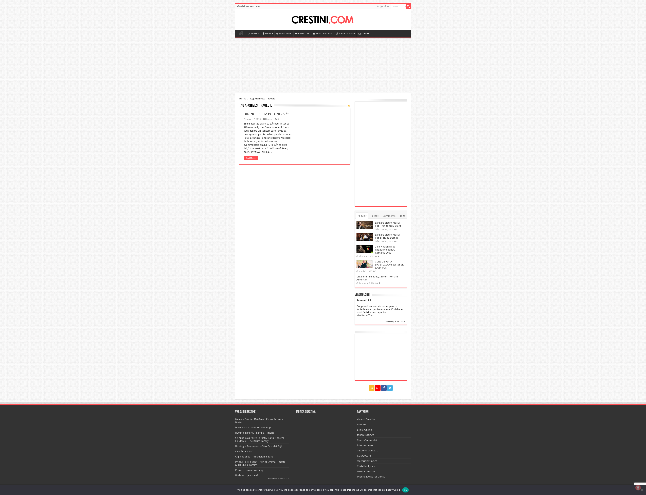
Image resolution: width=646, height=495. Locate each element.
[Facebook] (385, 7)
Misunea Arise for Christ (371, 476)
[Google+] (381, 7)
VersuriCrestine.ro (282, 479)
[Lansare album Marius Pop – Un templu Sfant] (364, 225)
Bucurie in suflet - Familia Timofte (254, 432)
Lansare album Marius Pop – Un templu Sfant (388, 224)
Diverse (269, 119)
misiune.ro (363, 424)
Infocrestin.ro (365, 445)
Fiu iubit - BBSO (244, 451)
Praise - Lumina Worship (249, 470)
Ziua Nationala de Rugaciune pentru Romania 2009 (385, 249)
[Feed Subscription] (349, 105)
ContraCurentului (367, 440)
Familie (254, 33)
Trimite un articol (347, 33)
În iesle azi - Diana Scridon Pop (253, 427)
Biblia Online (400, 322)
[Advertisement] (323, 66)
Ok (405, 490)
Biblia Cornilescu (324, 33)
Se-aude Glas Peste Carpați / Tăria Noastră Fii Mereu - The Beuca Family (259, 439)
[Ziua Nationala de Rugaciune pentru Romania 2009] (364, 249)
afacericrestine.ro (367, 461)
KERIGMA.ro (364, 455)
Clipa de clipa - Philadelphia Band (254, 456)
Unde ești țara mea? (246, 475)
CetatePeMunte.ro (367, 450)
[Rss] (377, 7)
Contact (365, 33)
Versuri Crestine (366, 419)
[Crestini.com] (323, 19)
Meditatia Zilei (364, 315)
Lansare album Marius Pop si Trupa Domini (388, 236)
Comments (389, 215)
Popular (361, 215)
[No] (641, 490)
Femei (268, 33)
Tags (402, 215)
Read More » (251, 158)
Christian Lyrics (366, 466)
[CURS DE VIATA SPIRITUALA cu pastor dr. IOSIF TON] (364, 264)
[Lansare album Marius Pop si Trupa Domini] (364, 237)
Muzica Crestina (366, 471)
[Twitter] (388, 7)
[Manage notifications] (638, 487)
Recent (375, 215)
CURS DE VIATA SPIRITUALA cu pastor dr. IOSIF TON (389, 264)
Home (241, 33)
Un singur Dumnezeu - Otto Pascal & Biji (258, 446)
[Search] (408, 6)
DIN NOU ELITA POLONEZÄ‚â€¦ (267, 114)
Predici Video (285, 33)
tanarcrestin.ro (365, 434)
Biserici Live (303, 33)
